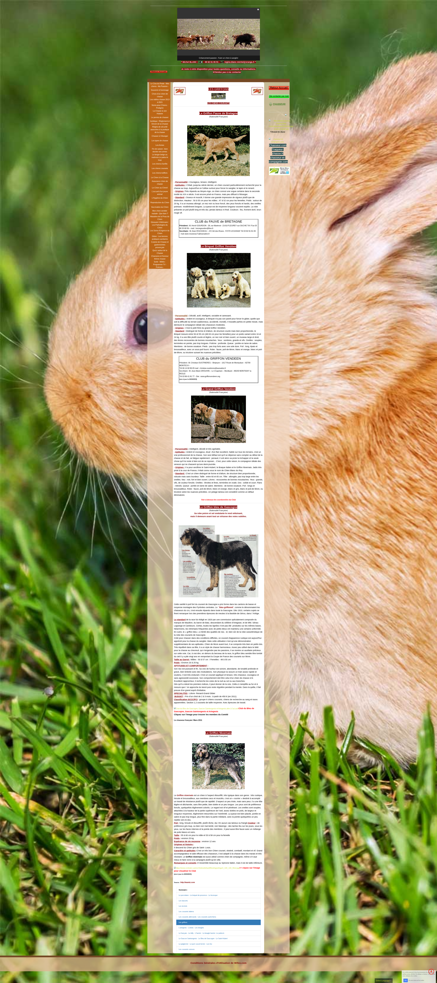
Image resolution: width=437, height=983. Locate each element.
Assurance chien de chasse (160, 182)
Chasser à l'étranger (160, 136)
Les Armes (160, 145)
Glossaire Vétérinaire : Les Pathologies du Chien (160, 225)
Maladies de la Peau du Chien (159, 218)
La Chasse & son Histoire (160, 112)
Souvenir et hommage (160, 90)
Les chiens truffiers (159, 173)
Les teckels (183, 906)
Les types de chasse (160, 141)
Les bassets (183, 901)
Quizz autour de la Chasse (159, 251)
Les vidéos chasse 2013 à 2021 (160, 101)
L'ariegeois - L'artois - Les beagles (191, 928)
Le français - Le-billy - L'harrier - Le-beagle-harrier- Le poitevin (201, 933)
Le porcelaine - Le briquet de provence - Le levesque (198, 895)
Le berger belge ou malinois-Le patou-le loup (160, 157)
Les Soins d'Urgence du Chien (159, 232)
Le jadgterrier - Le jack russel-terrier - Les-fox (195, 944)
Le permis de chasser (159, 117)
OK (405, 980)
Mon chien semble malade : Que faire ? (160, 212)
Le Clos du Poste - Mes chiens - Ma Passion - (159, 85)
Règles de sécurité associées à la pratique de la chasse (159, 129)
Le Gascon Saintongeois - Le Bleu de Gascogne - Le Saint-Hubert (203, 938)
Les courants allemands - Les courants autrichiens (197, 917)
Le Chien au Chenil (160, 188)
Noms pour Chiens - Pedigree (160, 106)
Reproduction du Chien (159, 202)
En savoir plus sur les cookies (416, 980)
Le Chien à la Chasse (160, 177)
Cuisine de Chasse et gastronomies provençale (160, 244)
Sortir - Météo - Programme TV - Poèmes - (159, 264)
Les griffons (183, 922)
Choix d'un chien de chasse (160, 95)
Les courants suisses (187, 949)
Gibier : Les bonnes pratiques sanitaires (160, 237)
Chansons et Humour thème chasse (159, 257)
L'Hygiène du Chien (160, 198)
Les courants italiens (186, 911)
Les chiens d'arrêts (159, 164)
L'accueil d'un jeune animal (160, 193)
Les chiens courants (160, 168)
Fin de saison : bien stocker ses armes (160, 150)
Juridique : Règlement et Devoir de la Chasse (160, 122)
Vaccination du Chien (159, 207)
